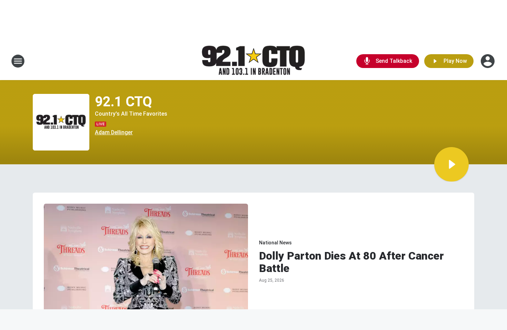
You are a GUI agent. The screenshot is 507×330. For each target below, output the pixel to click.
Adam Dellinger (114, 132)
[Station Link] (253, 61)
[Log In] (488, 61)
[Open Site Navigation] (18, 61)
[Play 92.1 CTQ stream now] (61, 122)
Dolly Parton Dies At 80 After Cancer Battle (351, 262)
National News (275, 242)
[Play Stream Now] (451, 164)
